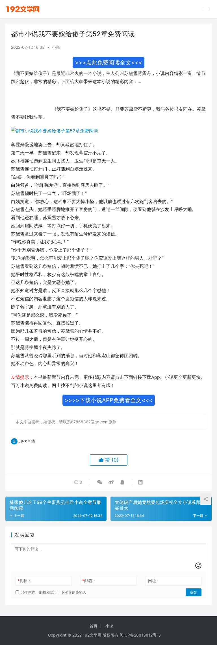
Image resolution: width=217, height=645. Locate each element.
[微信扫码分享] (100, 482)
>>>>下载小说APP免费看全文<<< (109, 400)
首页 (93, 626)
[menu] (206, 9)
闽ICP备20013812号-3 (140, 635)
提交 (193, 592)
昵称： (24, 580)
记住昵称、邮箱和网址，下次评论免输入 (52, 592)
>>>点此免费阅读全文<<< (108, 62)
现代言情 (27, 441)
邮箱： (89, 580)
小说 (56, 47)
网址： (154, 580)
